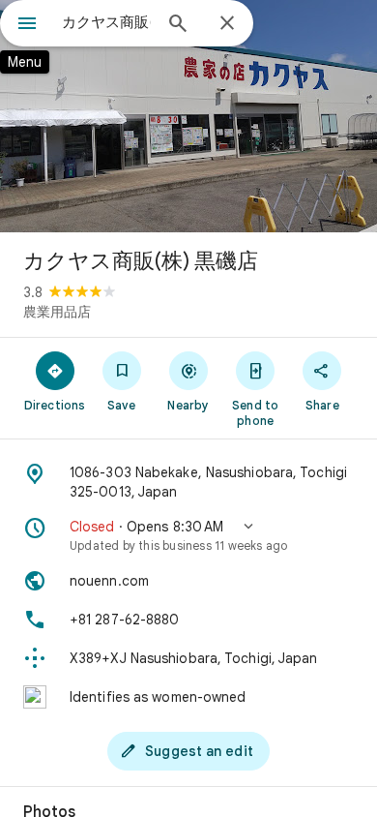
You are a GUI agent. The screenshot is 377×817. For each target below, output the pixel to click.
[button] (188, 535)
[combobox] (106, 22)
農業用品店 (57, 311)
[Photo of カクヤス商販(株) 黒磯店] (188, 116)
